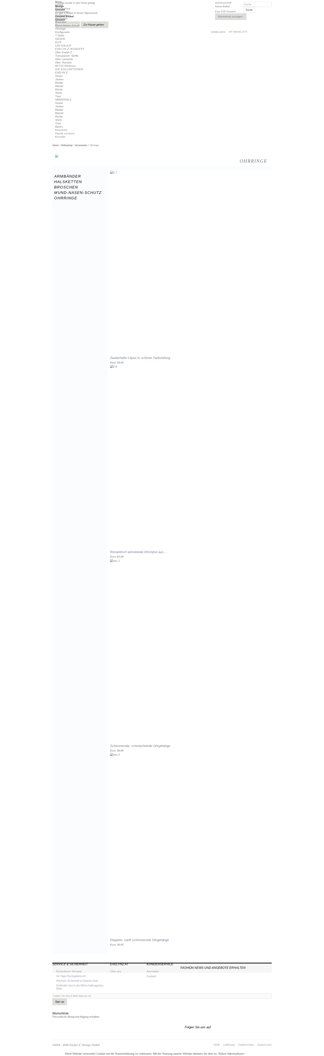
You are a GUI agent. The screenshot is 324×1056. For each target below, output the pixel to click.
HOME (59, 5)
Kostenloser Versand (69, 971)
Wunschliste (60, 1013)
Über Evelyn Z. (64, 52)
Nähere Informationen (231, 1053)
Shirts (58, 92)
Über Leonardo (64, 59)
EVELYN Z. (61, 72)
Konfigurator (62, 32)
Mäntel (59, 86)
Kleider (59, 82)
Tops (58, 96)
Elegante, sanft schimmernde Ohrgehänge (139, 940)
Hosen (59, 75)
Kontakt (60, 136)
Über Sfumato (63, 62)
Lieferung (229, 1044)
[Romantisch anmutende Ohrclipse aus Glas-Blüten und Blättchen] (189, 455)
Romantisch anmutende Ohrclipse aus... (138, 552)
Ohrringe (60, 28)
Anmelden (153, 971)
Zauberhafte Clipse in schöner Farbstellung (140, 358)
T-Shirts (59, 35)
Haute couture (64, 133)
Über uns (115, 971)
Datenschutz (246, 1044)
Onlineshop (62, 8)
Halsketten (61, 18)
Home (55, 145)
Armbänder (61, 15)
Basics (59, 126)
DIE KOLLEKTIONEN (69, 69)
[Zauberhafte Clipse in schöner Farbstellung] (189, 261)
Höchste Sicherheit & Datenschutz (77, 980)
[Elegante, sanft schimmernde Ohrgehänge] (189, 843)
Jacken (59, 79)
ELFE (58, 42)
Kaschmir (61, 129)
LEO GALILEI (63, 45)
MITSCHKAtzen (65, 65)
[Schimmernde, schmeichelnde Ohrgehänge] (189, 649)
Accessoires (62, 11)
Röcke (59, 89)
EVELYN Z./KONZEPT (70, 48)
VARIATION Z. (63, 99)
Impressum (265, 1044)
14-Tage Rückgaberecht (71, 976)
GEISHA (60, 38)
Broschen (60, 21)
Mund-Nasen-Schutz (67, 25)
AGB (217, 1044)
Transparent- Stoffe (66, 55)
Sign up (59, 1001)
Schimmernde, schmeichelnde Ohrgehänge (140, 746)
